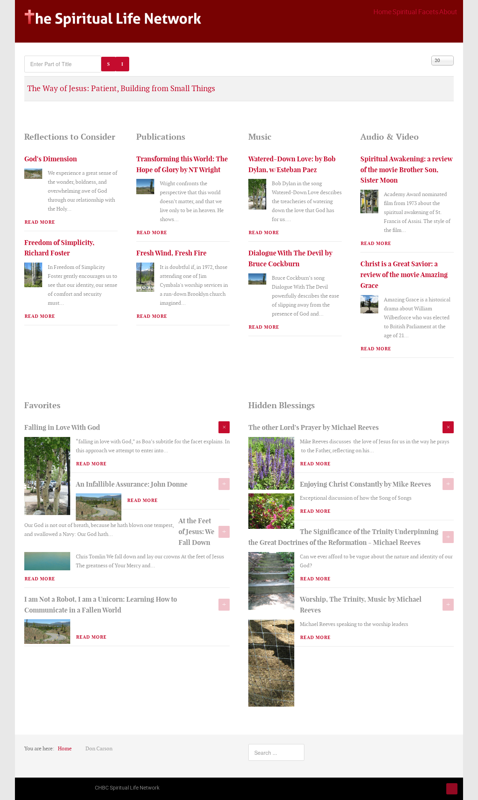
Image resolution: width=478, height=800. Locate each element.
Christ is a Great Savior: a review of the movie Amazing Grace (404, 275)
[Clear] (122, 64)
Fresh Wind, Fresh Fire (171, 253)
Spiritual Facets (415, 11)
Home (382, 11)
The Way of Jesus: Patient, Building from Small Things (121, 88)
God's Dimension (50, 159)
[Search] (108, 64)
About (448, 11)
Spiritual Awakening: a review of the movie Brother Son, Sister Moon (406, 170)
